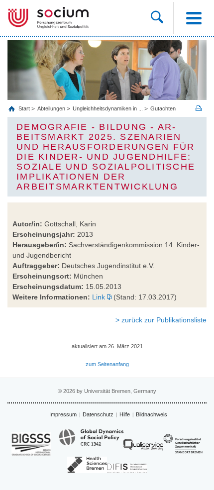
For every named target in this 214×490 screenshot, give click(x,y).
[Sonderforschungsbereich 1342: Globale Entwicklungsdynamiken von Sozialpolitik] (91, 442)
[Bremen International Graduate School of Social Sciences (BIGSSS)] (31, 444)
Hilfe (124, 414)
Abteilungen (51, 108)
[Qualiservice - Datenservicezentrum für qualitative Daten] (143, 447)
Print (199, 108)
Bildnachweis (151, 414)
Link (98, 297)
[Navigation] (193, 18)
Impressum (63, 414)
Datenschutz (98, 414)
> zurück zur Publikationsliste (161, 320)
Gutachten (163, 108)
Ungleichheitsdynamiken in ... (108, 108)
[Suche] (162, 18)
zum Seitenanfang (107, 364)
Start (24, 108)
